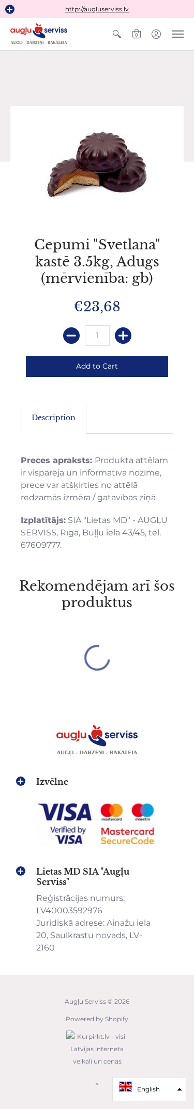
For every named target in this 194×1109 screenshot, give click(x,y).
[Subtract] (71, 335)
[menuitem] (117, 34)
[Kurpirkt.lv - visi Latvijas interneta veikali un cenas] (97, 1066)
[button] (9, 9)
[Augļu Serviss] (38, 34)
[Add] (123, 335)
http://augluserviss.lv (97, 9)
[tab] (53, 418)
